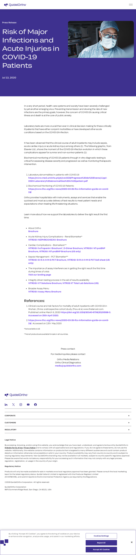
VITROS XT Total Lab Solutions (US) (80, 283)
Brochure (33, 231)
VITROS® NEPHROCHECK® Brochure (47, 239)
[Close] (132, 542)
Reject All (101, 543)
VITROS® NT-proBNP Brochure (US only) (60, 251)
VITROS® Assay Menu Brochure (44, 291)
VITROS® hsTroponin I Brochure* (45, 248)
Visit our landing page (39, 274)
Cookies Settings (101, 536)
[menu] (84, 5)
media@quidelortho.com (68, 365)
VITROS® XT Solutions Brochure (44, 283)
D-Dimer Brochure (73, 248)
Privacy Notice (29, 448)
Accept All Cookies (101, 549)
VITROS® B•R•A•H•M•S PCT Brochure (47, 260)
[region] (68, 542)
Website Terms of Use (14, 448)
